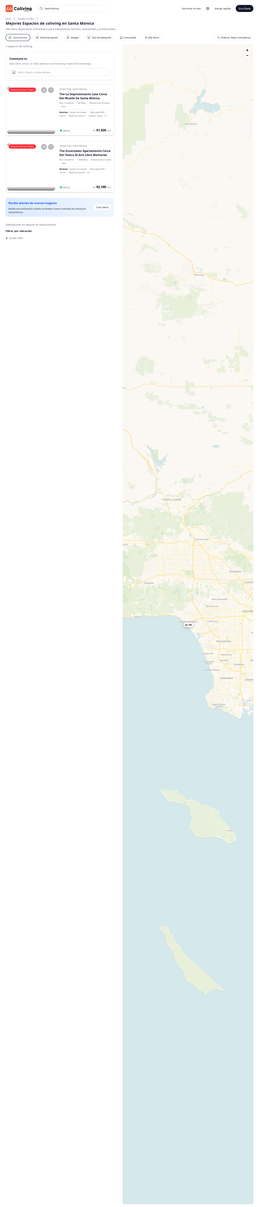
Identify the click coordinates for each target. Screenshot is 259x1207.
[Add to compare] (44, 90)
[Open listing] (85, 109)
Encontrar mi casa (191, 8)
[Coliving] (19, 8)
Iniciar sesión (223, 8)
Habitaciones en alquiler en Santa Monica (31, 224)
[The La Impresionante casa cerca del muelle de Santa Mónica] (31, 110)
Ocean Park (15, 238)
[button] (189, 624)
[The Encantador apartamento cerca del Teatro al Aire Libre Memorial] (31, 167)
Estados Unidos (26, 18)
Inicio (8, 18)
